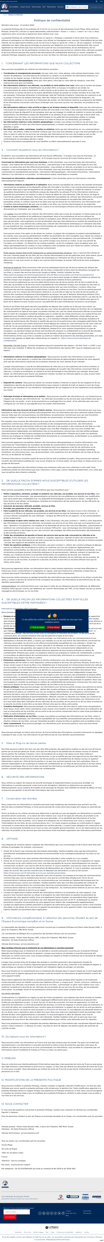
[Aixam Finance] (96, 1197)
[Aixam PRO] (61, 1197)
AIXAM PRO (87, 1211)
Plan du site (27, 1232)
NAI (97, 294)
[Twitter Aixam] (43, 1213)
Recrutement (87, 1213)
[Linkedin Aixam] (59, 1213)
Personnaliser (68, 627)
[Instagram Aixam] (51, 1213)
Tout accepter (38, 627)
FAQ (47, 1232)
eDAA (84, 297)
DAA (36, 297)
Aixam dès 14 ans (71, 1213)
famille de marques (50, 29)
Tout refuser (54, 627)
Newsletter (18, 1232)
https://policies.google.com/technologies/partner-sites (27, 275)
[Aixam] (5, 8)
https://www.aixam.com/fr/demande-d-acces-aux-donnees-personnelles (34, 873)
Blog (67, 1215)
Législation (78, 1232)
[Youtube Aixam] (47, 1213)
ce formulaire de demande (55, 1010)
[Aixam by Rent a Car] (85, 1197)
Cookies (86, 1232)
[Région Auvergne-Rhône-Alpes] (52, 1230)
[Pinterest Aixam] (63, 1213)
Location (68, 1211)
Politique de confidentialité (65, 1232)
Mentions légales (38, 1232)
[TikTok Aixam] (55, 1213)
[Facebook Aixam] (40, 1213)
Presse (52, 1232)
